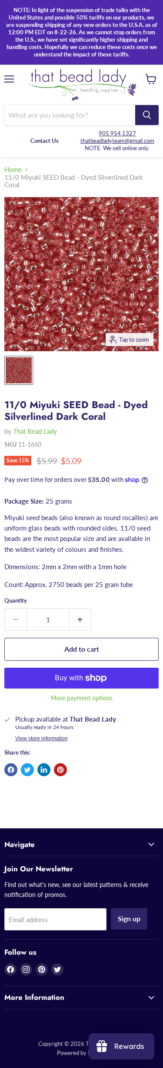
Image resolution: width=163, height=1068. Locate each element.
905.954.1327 (117, 133)
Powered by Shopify (81, 1052)
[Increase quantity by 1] (80, 619)
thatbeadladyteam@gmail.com (117, 140)
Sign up (129, 918)
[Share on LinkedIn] (43, 769)
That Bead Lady (35, 431)
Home (13, 169)
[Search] (147, 115)
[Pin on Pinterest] (60, 769)
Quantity (15, 600)
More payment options (82, 698)
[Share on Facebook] (10, 769)
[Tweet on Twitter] (27, 769)
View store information (41, 738)
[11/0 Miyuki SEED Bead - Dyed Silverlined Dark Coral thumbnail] (19, 370)
